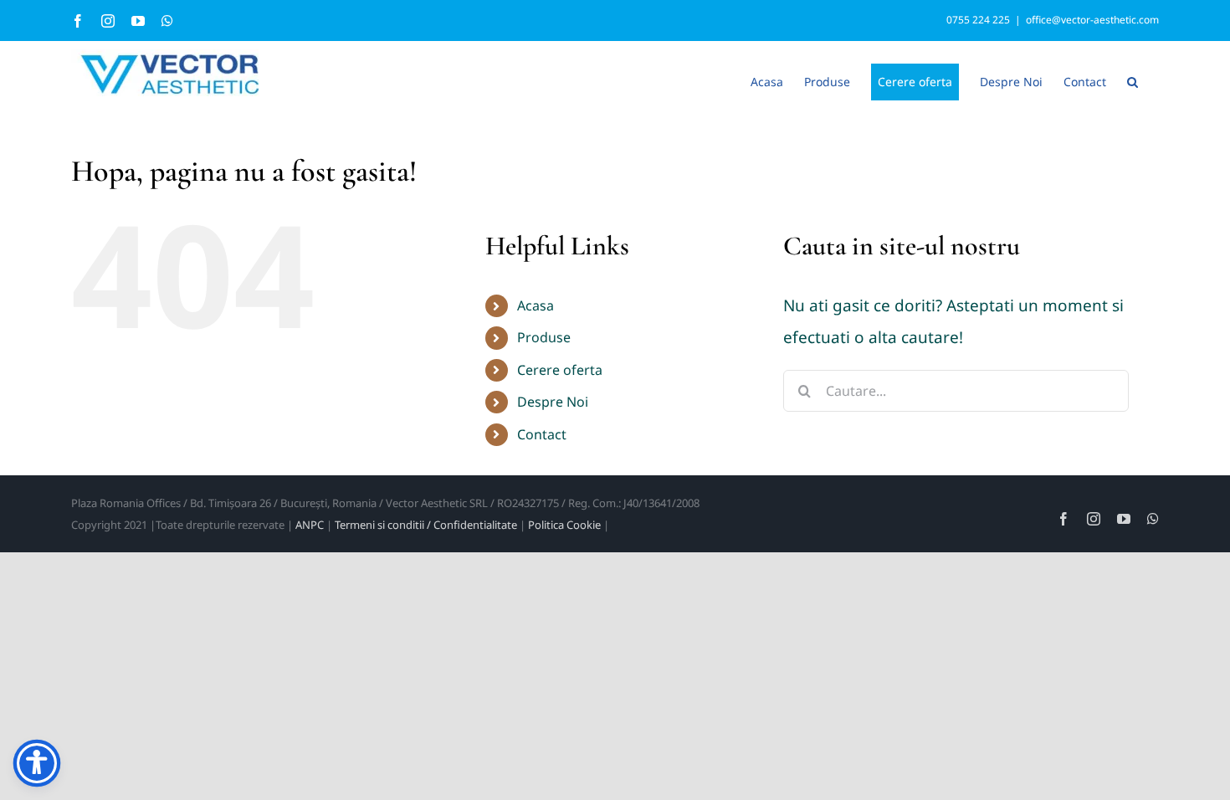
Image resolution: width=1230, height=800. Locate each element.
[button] (1132, 80)
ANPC (309, 524)
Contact (541, 434)
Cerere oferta (559, 370)
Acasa (535, 305)
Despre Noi (552, 401)
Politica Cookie (564, 524)
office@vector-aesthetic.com (1092, 20)
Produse (544, 337)
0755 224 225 (978, 20)
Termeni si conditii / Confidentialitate (426, 524)
